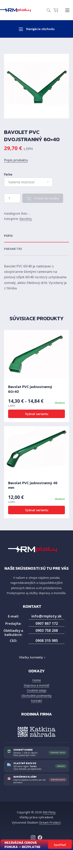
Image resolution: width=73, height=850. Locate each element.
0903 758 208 (46, 630)
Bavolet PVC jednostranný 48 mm (32, 485)
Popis (8, 236)
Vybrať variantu (36, 413)
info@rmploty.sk (46, 616)
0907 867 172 (46, 623)
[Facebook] (39, 837)
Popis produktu (16, 160)
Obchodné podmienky (36, 696)
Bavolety (25, 219)
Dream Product (50, 822)
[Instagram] (33, 837)
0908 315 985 (46, 640)
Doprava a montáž (36, 685)
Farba (8, 174)
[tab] (36, 235)
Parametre (13, 249)
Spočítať (60, 844)
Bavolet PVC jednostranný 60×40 (30, 389)
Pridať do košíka (46, 198)
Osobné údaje (36, 690)
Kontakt (36, 701)
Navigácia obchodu (40, 28)
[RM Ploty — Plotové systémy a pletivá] (17, 10)
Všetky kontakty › (32, 657)
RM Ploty (49, 812)
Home (36, 680)
